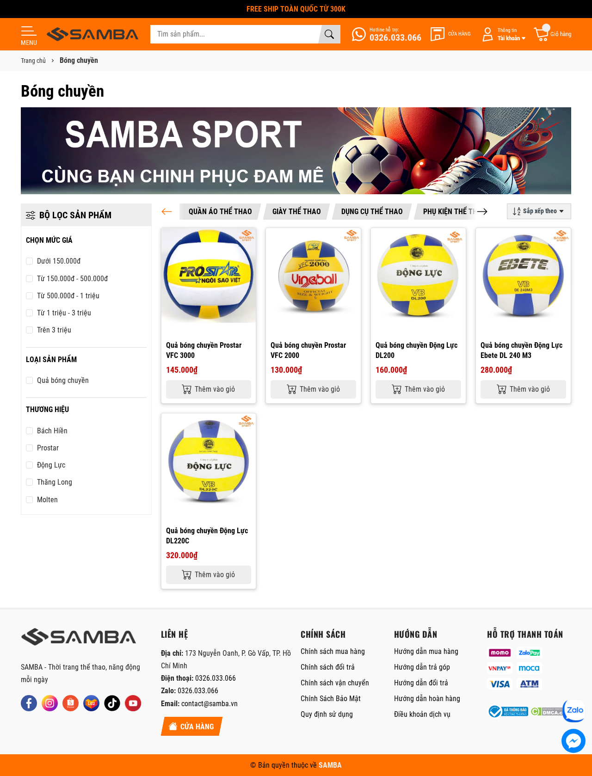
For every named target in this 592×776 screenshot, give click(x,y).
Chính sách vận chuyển (335, 682)
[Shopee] (70, 703)
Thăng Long (54, 482)
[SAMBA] (78, 640)
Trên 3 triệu (54, 330)
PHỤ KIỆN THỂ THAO (455, 211)
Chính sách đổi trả (328, 667)
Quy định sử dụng (327, 714)
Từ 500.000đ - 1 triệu (68, 295)
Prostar (48, 447)
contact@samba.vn (209, 703)
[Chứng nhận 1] (507, 711)
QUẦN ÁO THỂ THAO (220, 211)
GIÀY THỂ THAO (296, 211)
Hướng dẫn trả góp (422, 667)
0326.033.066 (215, 678)
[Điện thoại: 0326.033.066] (386, 34)
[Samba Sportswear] (92, 34)
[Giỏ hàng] (552, 34)
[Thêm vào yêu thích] (247, 260)
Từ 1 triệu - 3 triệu (64, 312)
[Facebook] (29, 703)
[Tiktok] (112, 703)
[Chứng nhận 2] (550, 711)
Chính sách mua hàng (333, 651)
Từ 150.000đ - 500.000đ (72, 278)
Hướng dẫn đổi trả (421, 682)
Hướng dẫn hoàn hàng (427, 698)
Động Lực (51, 465)
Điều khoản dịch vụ (422, 714)
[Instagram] (50, 703)
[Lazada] (91, 703)
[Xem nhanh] (247, 241)
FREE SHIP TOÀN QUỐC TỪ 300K (296, 9)
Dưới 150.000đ (58, 261)
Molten (47, 499)
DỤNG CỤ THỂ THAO (372, 211)
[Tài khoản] (502, 34)
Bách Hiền (52, 430)
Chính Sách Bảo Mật (331, 698)
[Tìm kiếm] (329, 34)
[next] (482, 211)
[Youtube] (133, 703)
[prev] (167, 211)
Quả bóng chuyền (63, 380)
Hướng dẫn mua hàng (426, 651)
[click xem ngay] (296, 150)
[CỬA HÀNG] (451, 34)
